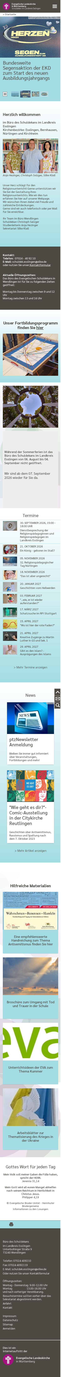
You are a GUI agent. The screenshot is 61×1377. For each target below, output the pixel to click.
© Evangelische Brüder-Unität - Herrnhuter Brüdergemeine (30, 1204)
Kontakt (7, 1307)
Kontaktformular (40, 265)
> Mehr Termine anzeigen (30, 667)
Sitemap (8, 1324)
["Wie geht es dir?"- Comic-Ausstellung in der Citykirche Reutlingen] (30, 786)
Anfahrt (7, 1303)
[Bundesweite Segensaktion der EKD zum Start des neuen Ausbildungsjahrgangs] (30, 37)
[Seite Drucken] (9, 1224)
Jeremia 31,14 (30, 1181)
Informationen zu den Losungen (30, 1209)
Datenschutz (10, 1320)
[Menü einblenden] (55, 6)
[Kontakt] (57, 698)
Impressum (9, 1316)
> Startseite (9, 14)
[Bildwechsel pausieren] (5, 94)
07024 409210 (22, 1260)
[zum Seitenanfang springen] (57, 692)
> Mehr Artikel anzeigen (30, 850)
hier (40, 327)
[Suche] (57, 705)
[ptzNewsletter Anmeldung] (30, 718)
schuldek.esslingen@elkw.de (29, 1269)
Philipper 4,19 (30, 1197)
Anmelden (9, 1328)
